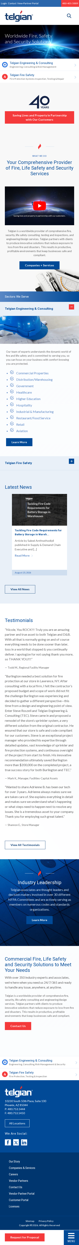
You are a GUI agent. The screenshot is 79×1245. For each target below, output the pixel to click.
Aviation (22, 431)
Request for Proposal (24, 1237)
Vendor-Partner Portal (21, 1193)
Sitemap (30, 1220)
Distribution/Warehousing (34, 379)
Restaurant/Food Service (33, 418)
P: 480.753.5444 (15, 1109)
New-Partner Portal (27, 3)
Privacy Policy (46, 1220)
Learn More (19, 442)
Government (25, 386)
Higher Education (28, 399)
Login (4, 3)
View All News (20, 589)
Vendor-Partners (18, 1181)
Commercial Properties (32, 373)
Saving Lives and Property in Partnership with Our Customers (40, 117)
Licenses (14, 1206)
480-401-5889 (70, 3)
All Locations (17, 1123)
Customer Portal (18, 1200)
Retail (20, 424)
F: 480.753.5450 (15, 1113)
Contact (12, 3)
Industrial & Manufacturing (35, 411)
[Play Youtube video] (39, 205)
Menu (71, 1241)
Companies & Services (22, 1168)
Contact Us (18, 1026)
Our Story (14, 1161)
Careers (13, 1174)
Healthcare (24, 392)
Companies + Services (39, 265)
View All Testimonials (25, 845)
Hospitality (24, 405)
